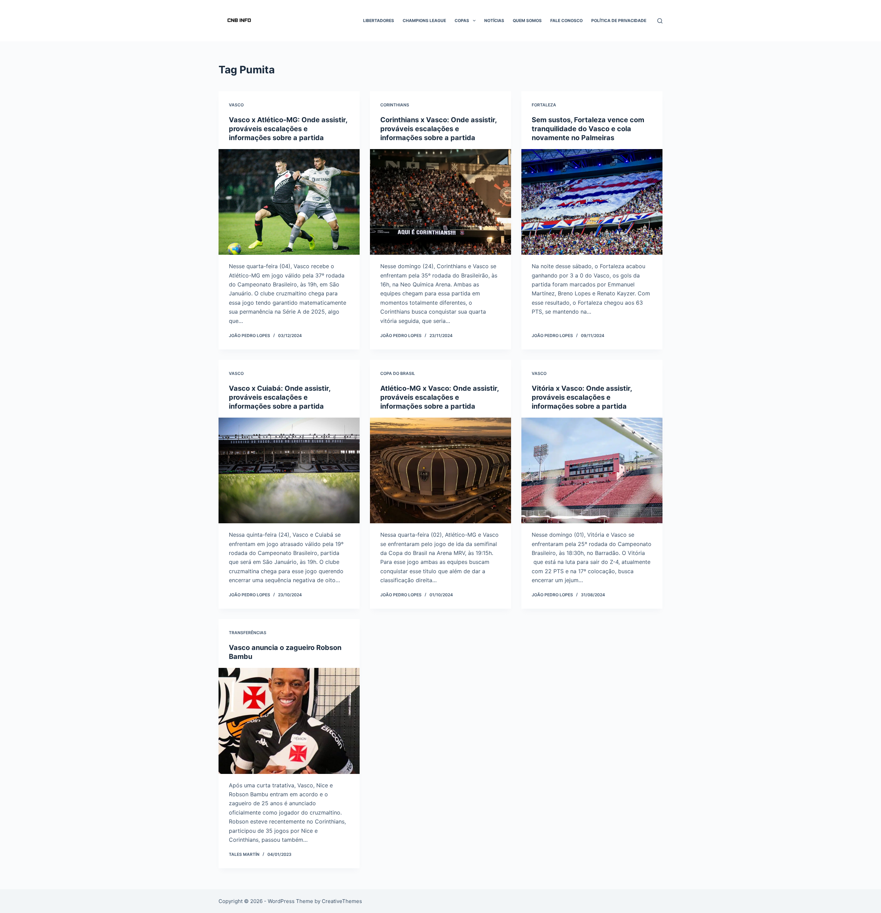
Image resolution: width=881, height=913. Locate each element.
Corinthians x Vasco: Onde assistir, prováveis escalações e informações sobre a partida (438, 129)
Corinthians (394, 104)
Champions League (424, 20)
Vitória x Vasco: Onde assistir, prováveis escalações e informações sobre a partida (582, 397)
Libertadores (378, 20)
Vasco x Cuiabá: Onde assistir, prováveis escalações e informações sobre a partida (279, 397)
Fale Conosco (566, 20)
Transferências (247, 632)
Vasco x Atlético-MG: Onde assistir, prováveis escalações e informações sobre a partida (288, 129)
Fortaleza (544, 104)
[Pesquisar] (659, 20)
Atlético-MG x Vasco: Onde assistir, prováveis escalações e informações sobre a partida (439, 397)
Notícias (494, 20)
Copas (462, 20)
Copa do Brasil (397, 373)
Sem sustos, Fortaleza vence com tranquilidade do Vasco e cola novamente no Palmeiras (588, 129)
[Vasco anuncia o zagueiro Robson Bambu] (289, 721)
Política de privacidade (618, 20)
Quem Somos (527, 20)
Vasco (236, 104)
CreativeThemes (342, 901)
